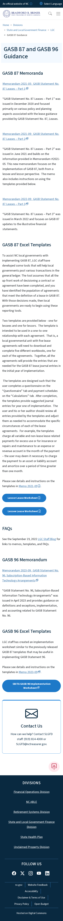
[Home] (21, 11)
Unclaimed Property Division (31, 847)
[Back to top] (54, 767)
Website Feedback (38, 885)
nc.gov (18, 885)
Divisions (18, 25)
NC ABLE (31, 802)
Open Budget (41, 904)
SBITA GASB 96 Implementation (32, 686)
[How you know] (30, 3)
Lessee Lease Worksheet (23, 511)
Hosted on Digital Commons (31, 913)
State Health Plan (31, 837)
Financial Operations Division (32, 792)
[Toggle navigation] (58, 14)
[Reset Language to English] (41, 3)
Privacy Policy (21, 904)
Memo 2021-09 (28, 486)
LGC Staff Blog (47, 539)
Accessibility (31, 891)
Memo (28, 672)
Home (6, 25)
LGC (52, 30)
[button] (48, 14)
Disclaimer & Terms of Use (31, 897)
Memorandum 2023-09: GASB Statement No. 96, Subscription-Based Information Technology (30, 575)
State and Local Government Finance (26, 30)
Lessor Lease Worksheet (23, 498)
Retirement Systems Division (31, 812)
